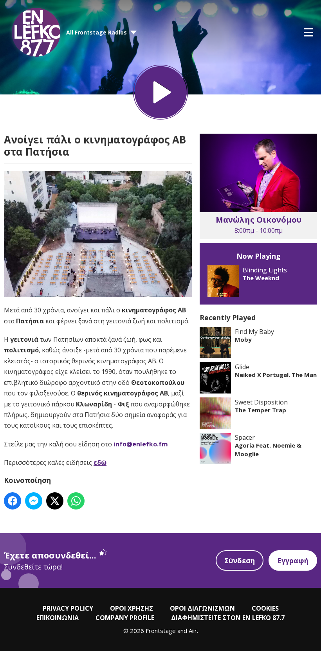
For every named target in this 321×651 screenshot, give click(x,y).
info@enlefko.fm (141, 444)
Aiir (193, 631)
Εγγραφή (292, 560)
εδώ (100, 462)
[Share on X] (54, 501)
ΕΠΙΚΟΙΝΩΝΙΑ (57, 617)
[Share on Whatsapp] (76, 501)
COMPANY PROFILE (125, 617)
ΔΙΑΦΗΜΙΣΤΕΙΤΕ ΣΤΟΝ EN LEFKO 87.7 (228, 617)
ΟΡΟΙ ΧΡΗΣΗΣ (131, 608)
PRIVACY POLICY (68, 608)
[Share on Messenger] (33, 501)
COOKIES (265, 608)
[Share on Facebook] (12, 501)
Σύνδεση (239, 560)
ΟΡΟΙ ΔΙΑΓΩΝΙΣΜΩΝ (202, 608)
